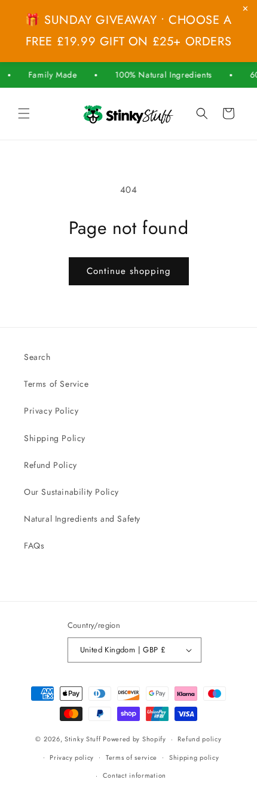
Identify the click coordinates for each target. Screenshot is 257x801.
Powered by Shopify (134, 739)
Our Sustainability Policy (71, 492)
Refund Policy (50, 465)
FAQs (34, 546)
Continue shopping (129, 271)
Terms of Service (56, 384)
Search (37, 357)
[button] (24, 113)
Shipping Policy (54, 438)
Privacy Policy (51, 411)
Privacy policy (72, 757)
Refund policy (199, 739)
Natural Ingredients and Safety (82, 519)
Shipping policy (194, 757)
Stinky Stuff (82, 739)
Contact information (134, 775)
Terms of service (131, 757)
